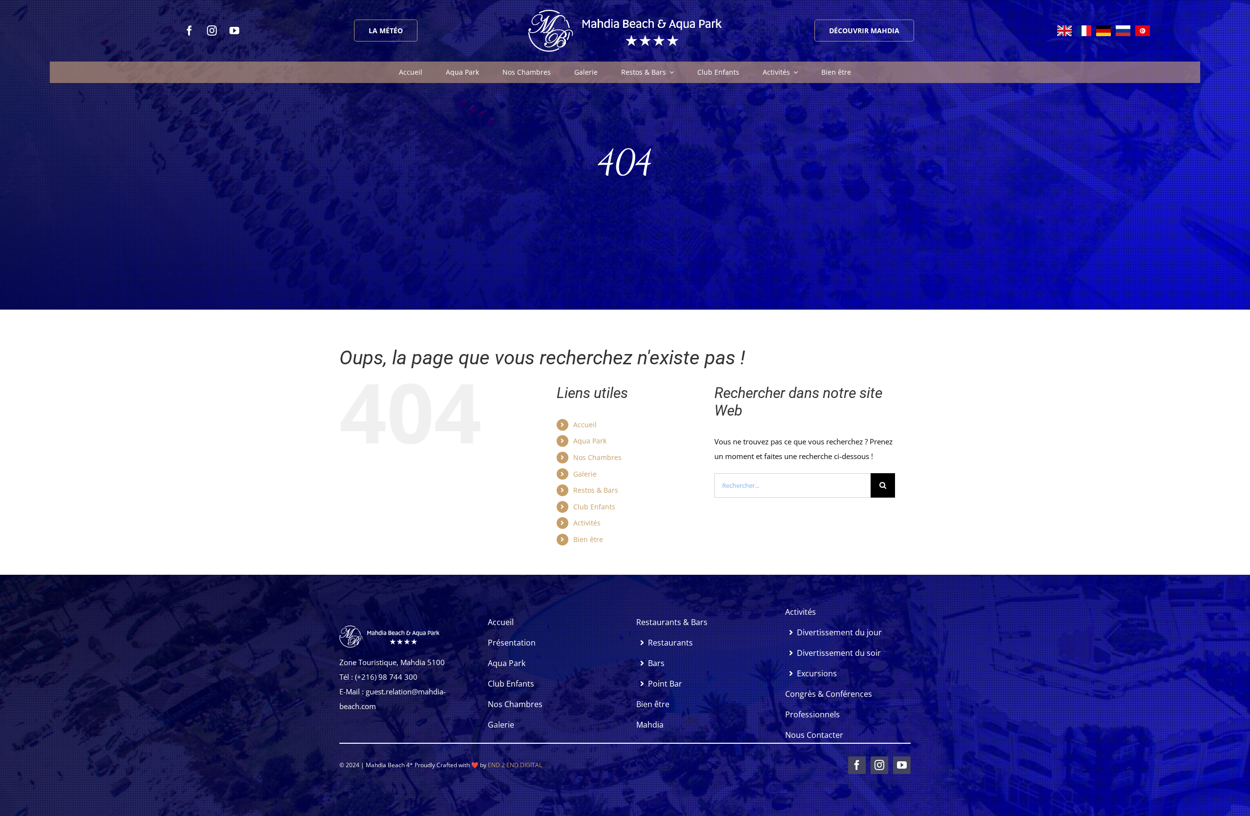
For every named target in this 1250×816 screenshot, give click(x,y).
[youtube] (234, 31)
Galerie (585, 474)
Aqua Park (589, 440)
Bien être (588, 539)
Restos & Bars (595, 490)
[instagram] (212, 31)
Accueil (585, 424)
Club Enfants (594, 506)
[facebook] (189, 31)
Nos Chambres (597, 457)
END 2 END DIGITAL (515, 765)
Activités (587, 522)
